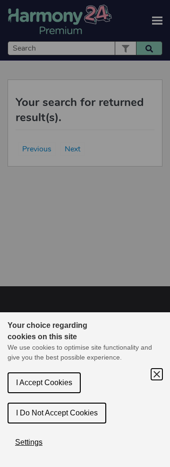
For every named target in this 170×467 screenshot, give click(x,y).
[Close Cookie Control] (156, 374)
